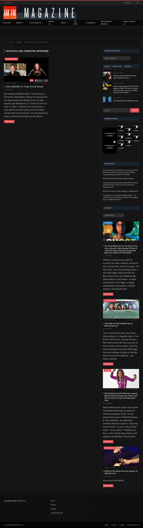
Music (63, 23)
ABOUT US (51, 22)
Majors (107, 370)
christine (43, 83)
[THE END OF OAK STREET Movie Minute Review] (121, 308)
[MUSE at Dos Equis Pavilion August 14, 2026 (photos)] (121, 456)
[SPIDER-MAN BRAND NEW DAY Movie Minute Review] (107, 75)
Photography (35, 23)
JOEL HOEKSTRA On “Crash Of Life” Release (24, 86)
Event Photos (110, 448)
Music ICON (117, 66)
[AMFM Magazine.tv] (39, 12)
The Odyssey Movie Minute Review (126, 101)
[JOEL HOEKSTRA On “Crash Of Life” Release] (26, 69)
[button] (110, 134)
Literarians (90, 23)
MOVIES (107, 66)
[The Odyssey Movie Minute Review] (107, 100)
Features (7, 23)
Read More (9, 121)
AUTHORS (127, 66)
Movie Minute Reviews (106, 22)
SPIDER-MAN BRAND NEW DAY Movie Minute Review (124, 77)
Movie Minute (109, 300)
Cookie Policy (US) (57, 513)
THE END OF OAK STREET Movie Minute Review (33, 3)
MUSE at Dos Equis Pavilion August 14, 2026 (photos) (120, 191)
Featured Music (11, 59)
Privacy (53, 505)
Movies (19, 23)
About (53, 501)
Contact (53, 509)
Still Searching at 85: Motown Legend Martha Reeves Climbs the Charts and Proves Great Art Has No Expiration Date (120, 185)
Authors (108, 223)
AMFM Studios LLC (129, 22)
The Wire (75, 22)
